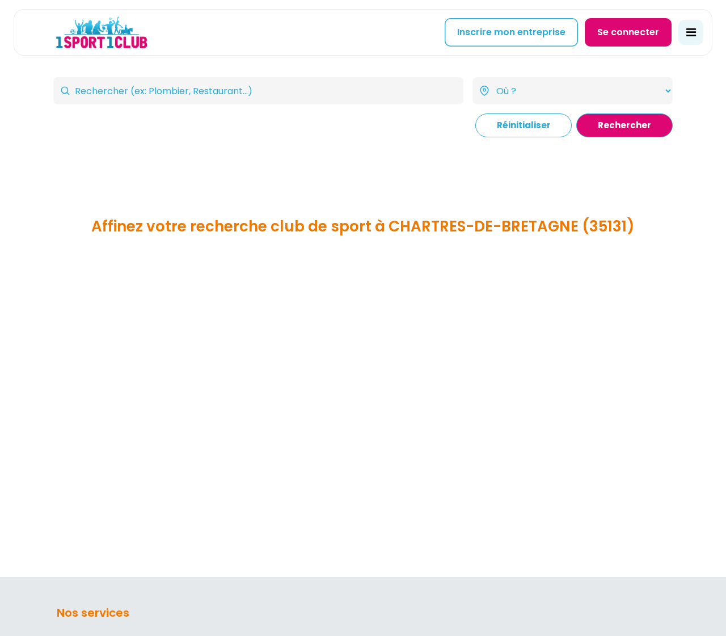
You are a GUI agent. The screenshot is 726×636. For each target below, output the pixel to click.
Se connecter (628, 32)
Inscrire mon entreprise (511, 32)
